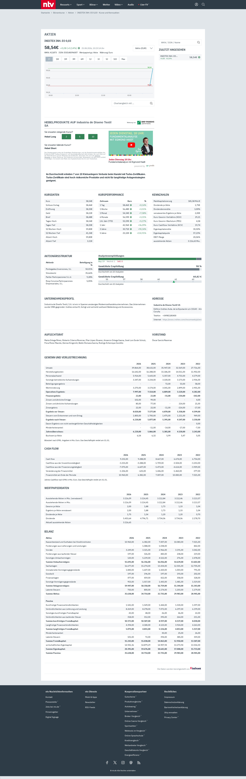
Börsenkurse (59, 12)
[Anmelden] (196, 4)
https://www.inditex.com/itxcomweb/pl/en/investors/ (187, 319)
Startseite (45, 12)
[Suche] (203, 4)
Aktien (71, 12)
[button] (64, 691)
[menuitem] (70, 4)
